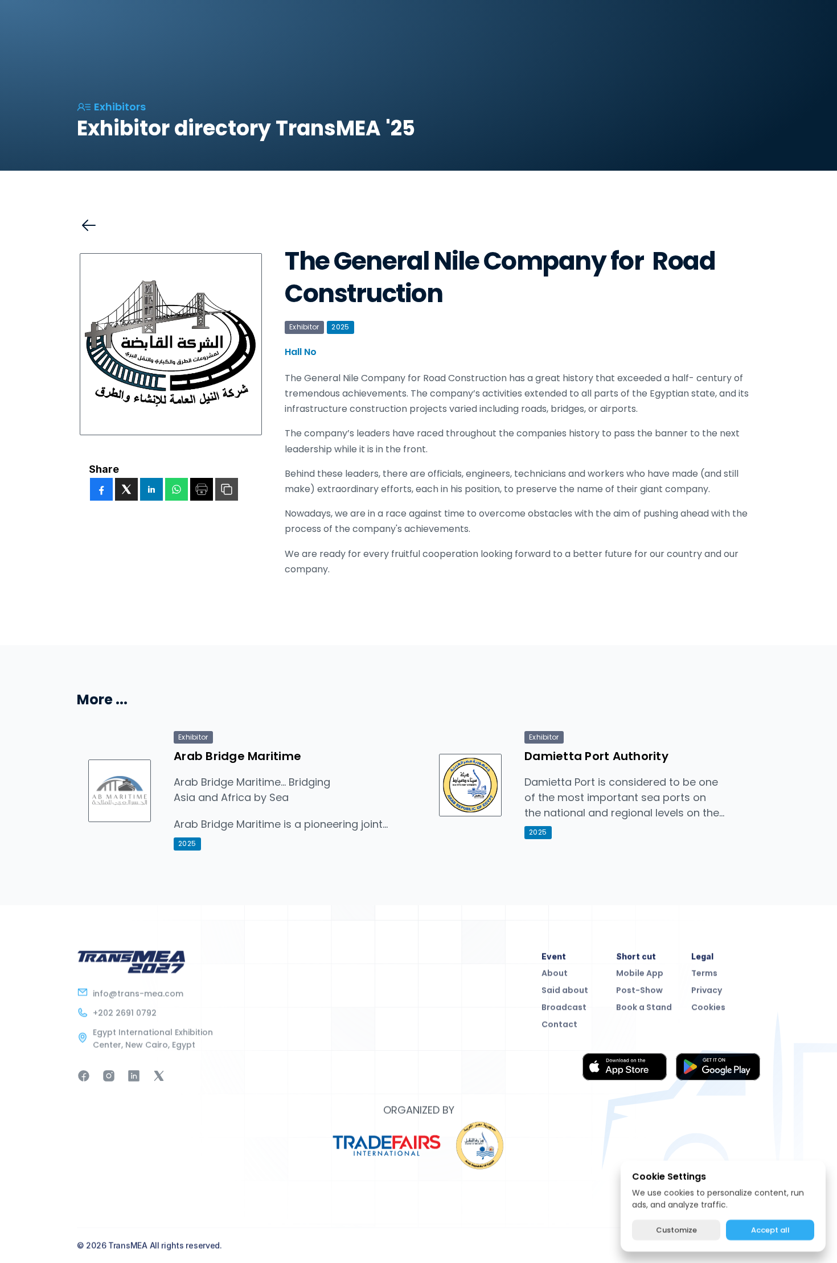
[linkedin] (151, 489)
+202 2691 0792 (125, 1012)
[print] (201, 489)
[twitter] (126, 489)
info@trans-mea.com (138, 993)
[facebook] (101, 489)
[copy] (226, 489)
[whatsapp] (176, 489)
